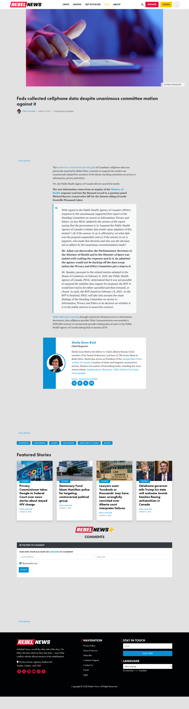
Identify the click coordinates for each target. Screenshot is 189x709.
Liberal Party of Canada (89, 443)
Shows (77, 4)
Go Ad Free (25, 161)
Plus (107, 4)
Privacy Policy (89, 645)
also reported (66, 316)
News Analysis (68, 443)
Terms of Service (90, 650)
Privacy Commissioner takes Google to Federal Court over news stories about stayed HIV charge (33, 495)
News (66, 4)
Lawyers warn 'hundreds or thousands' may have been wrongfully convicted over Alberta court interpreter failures (114, 497)
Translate (143, 670)
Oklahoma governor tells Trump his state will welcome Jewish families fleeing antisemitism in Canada (153, 495)
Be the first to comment (64, 111)
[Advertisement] (94, 141)
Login (85, 674)
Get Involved (93, 4)
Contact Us (88, 665)
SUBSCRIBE (54, 551)
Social (86, 669)
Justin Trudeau (40, 443)
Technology (23, 443)
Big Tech (107, 443)
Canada (54, 443)
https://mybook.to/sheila (84, 378)
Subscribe (87, 655)
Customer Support (91, 660)
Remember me (29, 563)
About (116, 4)
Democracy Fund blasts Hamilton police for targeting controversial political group (74, 493)
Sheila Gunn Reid (28, 111)
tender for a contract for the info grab (76, 167)
